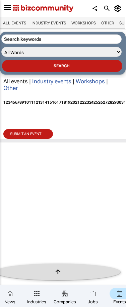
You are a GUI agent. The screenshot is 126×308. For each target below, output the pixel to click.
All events (14, 23)
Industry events (49, 23)
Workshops (83, 23)
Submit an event (25, 134)
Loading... (12, 152)
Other (107, 23)
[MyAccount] (119, 8)
